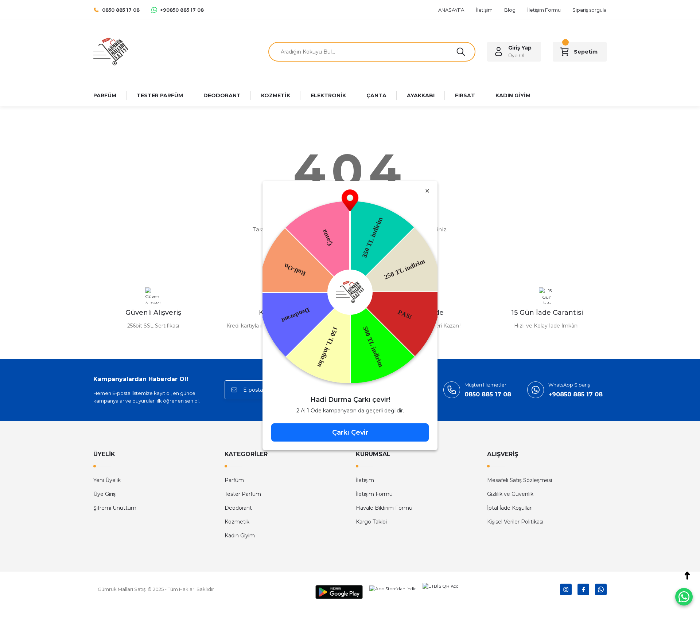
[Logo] (110, 51)
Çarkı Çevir (350, 432)
